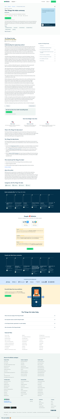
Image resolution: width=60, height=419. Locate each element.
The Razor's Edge (24, 344)
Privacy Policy (24, 412)
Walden (22, 389)
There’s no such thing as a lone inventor (46, 56)
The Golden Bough (24, 338)
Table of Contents (7, 31)
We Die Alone (41, 346)
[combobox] (7, 414)
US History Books (40, 389)
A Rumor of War (7, 335)
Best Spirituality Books (41, 369)
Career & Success (23, 366)
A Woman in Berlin (7, 336)
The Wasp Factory (41, 335)
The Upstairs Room (24, 349)
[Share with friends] (54, 6)
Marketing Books (6, 395)
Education (22, 185)
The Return (23, 346)
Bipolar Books (40, 395)
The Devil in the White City (24, 387)
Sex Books (5, 392)
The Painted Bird (24, 341)
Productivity (22, 364)
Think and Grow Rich (7, 375)
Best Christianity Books (41, 361)
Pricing (40, 401)
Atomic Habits (6, 361)
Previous (8, 105)
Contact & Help (41, 406)
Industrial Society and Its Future (9, 344)
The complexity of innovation (45, 58)
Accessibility (34, 412)
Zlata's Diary (41, 349)
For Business (43, 1)
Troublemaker (41, 343)
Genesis (22, 395)
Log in (49, 1)
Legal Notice (14, 412)
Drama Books (39, 384)
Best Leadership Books (41, 367)
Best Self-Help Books (41, 366)
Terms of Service (19, 412)
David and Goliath (23, 392)
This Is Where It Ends (42, 338)
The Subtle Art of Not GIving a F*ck (9, 377)
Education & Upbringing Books (8, 389)
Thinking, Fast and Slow (7, 369)
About (52, 401)
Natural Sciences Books (7, 381)
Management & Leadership (24, 367)
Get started (53, 1)
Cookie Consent (29, 412)
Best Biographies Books (41, 372)
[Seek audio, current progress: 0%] (48, 25)
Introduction (42, 45)
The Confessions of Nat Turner (26, 336)
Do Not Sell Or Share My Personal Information (43, 412)
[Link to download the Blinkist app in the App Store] (7, 407)
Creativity (15, 185)
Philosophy (13, 6)
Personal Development (24, 361)
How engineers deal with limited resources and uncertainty (46, 52)
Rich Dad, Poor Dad (7, 366)
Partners (52, 404)
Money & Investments (24, 374)
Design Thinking (7, 29)
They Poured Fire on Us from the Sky (44, 336)
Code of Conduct (53, 406)
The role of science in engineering (46, 54)
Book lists (31, 401)
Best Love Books (40, 364)
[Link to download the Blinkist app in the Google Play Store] (13, 407)
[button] (30, 315)
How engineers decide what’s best (46, 49)
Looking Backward (7, 346)
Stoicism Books (6, 387)
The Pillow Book (24, 343)
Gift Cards (40, 404)
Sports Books (6, 390)
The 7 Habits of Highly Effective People (9, 364)
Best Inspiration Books (41, 374)
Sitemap (10, 412)
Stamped (23, 335)
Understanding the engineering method (45, 47)
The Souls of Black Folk (24, 390)
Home (5, 6)
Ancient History (21, 27)
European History (29, 27)
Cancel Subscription (42, 407)
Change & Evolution (8, 27)
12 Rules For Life (6, 367)
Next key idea (31, 105)
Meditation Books (6, 384)
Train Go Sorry (41, 341)
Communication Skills (24, 375)
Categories (13, 1)
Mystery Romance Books (41, 387)
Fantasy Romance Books (41, 381)
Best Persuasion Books (41, 375)
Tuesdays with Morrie (24, 384)
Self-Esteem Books (40, 392)
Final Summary (43, 60)
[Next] (54, 203)
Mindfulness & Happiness (24, 372)
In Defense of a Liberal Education (9, 343)
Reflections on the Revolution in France (10, 349)
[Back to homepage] (6, 1)
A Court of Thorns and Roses (25, 381)
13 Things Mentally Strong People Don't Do (9, 373)
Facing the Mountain (7, 338)
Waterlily (40, 344)
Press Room (52, 407)
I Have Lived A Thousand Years (9, 341)
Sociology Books (40, 390)
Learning (14, 29)
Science (22, 369)
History (28, 185)
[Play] (43, 25)
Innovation (15, 27)
